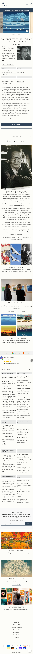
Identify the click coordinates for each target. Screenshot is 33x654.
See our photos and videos (16, 311)
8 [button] (19, 34)
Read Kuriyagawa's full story (9, 237)
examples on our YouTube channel (8, 443)
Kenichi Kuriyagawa (16, 37)
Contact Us (16, 637)
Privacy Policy (16, 630)
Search (16, 619)
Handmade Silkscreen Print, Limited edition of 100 (8, 71)
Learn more (16, 276)
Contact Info (16, 642)
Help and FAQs (16, 624)
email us (23, 437)
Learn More (16, 584)
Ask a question (16, 136)
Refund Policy (16, 635)
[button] (1, 360)
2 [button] (12, 34)
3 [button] (13, 34)
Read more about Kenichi (8, 64)
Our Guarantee (16, 133)
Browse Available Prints (16, 347)
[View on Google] (1, 357)
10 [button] (22, 34)
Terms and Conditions (17, 627)
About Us (16, 622)
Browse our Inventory (17, 614)
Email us (12, 439)
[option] (16, 9)
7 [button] (18, 34)
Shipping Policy (16, 632)
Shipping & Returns (16, 130)
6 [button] (17, 34)
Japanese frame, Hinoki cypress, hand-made (7, 82)
